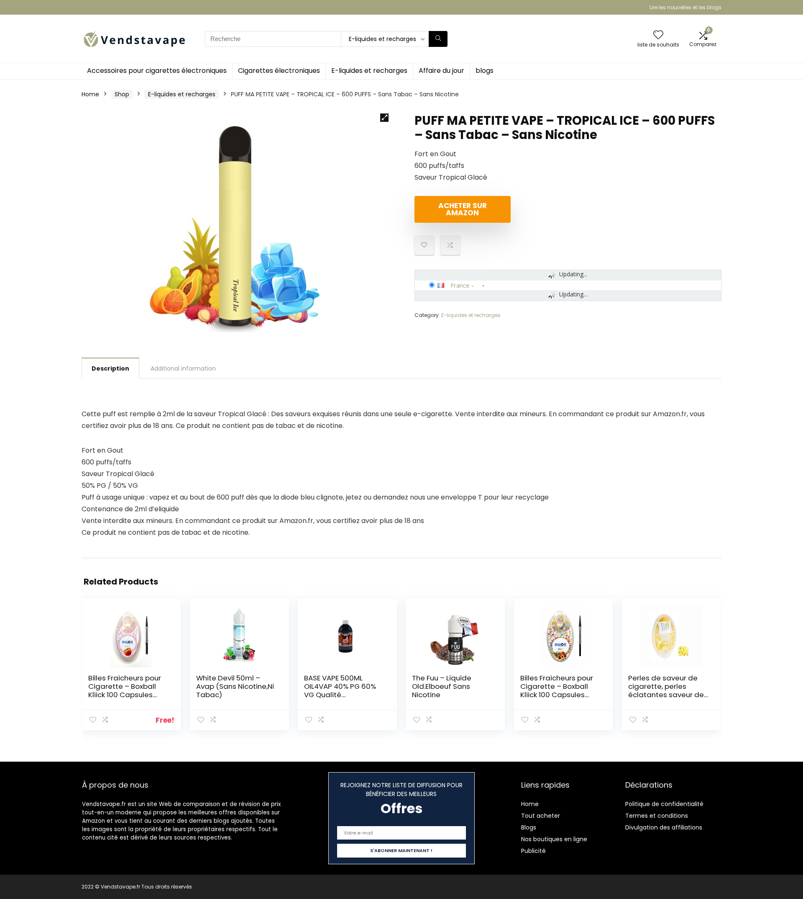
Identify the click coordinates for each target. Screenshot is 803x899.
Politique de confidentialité (664, 804)
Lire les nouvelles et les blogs (685, 7)
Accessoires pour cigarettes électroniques (157, 70)
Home (90, 94)
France (460, 285)
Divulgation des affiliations (663, 827)
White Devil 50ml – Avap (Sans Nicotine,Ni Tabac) (235, 686)
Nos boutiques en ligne (554, 839)
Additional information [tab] (183, 368)
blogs (485, 70)
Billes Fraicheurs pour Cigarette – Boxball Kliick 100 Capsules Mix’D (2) (556, 690)
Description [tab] (110, 368)
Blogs (528, 827)
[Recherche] (438, 39)
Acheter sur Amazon (462, 209)
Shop (122, 94)
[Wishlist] (658, 35)
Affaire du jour (441, 70)
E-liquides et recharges (369, 70)
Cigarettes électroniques (279, 70)
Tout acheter (540, 815)
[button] (384, 117)
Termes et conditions (656, 815)
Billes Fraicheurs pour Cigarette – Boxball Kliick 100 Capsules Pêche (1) (124, 690)
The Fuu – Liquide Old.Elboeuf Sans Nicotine (441, 686)
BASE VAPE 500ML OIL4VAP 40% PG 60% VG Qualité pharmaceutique (340, 690)
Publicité (533, 851)
